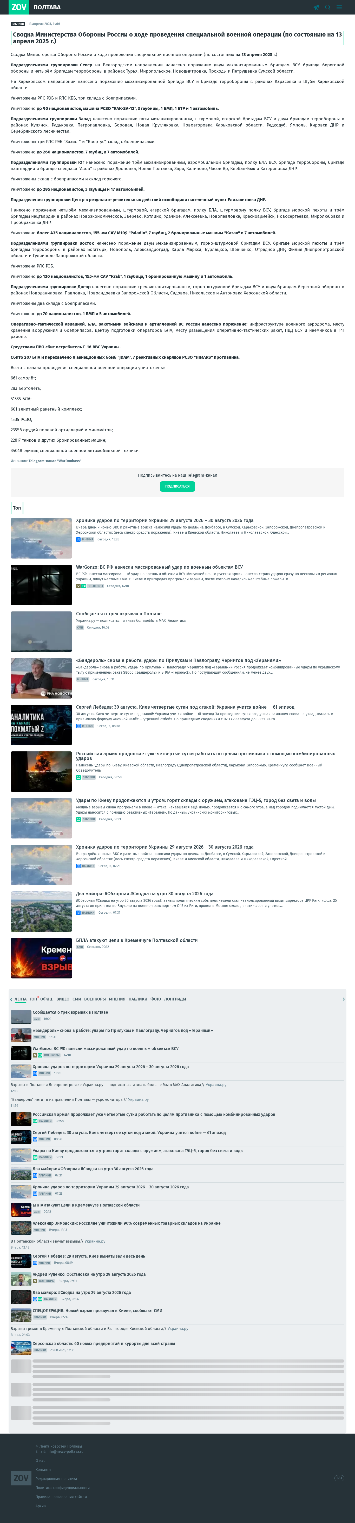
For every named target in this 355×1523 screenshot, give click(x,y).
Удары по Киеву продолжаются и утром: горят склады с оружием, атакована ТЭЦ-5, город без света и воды (196, 800)
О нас (40, 1460)
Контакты (43, 1470)
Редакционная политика (56, 1479)
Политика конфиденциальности (63, 1488)
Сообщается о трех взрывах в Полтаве (119, 614)
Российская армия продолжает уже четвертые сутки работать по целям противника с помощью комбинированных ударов (205, 756)
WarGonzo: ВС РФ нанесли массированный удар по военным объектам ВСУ (159, 567)
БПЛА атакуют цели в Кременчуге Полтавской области (137, 940)
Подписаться (177, 486)
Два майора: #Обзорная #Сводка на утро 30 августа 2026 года (145, 894)
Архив (41, 1506)
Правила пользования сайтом (61, 1497)
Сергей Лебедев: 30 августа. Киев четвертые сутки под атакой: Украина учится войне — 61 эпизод (185, 707)
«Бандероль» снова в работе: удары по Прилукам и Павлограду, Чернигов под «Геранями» (178, 660)
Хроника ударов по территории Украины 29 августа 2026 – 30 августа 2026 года (165, 520)
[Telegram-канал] (316, 7)
